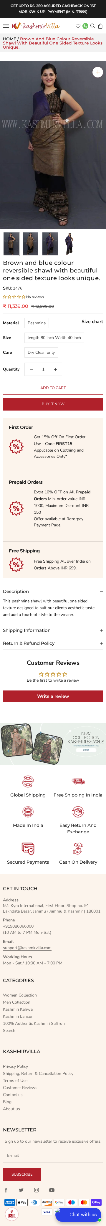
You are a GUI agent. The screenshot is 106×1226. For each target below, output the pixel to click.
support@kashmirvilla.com (27, 948)
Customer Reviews (20, 1087)
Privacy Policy (15, 1066)
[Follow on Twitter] (21, 1190)
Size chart (92, 321)
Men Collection (16, 1002)
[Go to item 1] (11, 244)
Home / (11, 39)
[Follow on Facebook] (6, 1190)
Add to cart (53, 388)
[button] (14, 297)
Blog (7, 1102)
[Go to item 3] (50, 244)
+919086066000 (18, 926)
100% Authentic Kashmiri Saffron (34, 1023)
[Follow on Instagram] (36, 1190)
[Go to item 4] (69, 244)
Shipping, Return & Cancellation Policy (38, 1073)
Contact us (13, 1095)
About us (11, 1109)
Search (9, 1030)
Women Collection (20, 995)
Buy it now (53, 404)
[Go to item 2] (30, 244)
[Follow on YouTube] (52, 1190)
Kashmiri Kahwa (18, 1009)
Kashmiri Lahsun (18, 1016)
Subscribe (22, 1174)
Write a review (53, 696)
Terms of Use (15, 1080)
